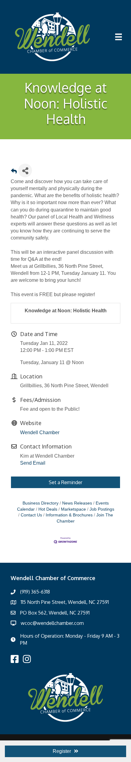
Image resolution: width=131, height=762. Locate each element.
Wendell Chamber (39, 432)
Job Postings (102, 509)
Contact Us (31, 515)
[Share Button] (25, 170)
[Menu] (118, 36)
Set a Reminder (65, 482)
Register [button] (62, 751)
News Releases (77, 503)
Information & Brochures (69, 515)
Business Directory (40, 503)
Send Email (32, 463)
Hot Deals (47, 509)
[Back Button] (14, 172)
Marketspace (73, 509)
